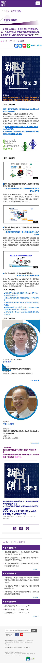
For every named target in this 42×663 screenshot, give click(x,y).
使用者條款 (18, 647)
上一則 (5, 41)
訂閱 (34, 631)
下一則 (12, 41)
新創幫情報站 (16, 11)
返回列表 (21, 41)
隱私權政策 (9, 647)
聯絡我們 (27, 647)
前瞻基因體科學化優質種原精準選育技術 (18, 273)
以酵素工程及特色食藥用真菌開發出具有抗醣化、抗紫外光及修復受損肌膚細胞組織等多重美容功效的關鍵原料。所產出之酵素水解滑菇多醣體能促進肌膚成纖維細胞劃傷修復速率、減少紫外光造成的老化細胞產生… (21, 242)
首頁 (7, 11)
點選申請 (18, 457)
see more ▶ (35, 380)
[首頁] (4, 3)
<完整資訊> (7, 645)
